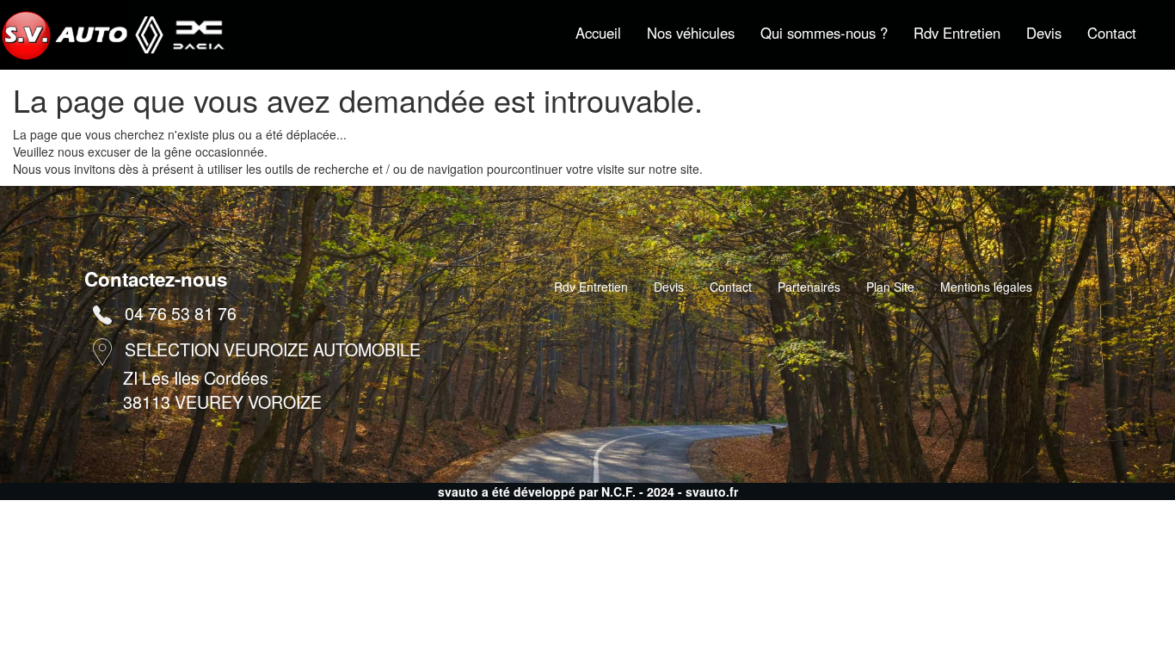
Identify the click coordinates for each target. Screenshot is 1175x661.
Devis (1043, 32)
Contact (1111, 32)
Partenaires (809, 286)
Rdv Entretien (957, 32)
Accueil (598, 32)
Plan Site (890, 286)
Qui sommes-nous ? (824, 32)
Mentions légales (986, 286)
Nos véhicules (691, 32)
